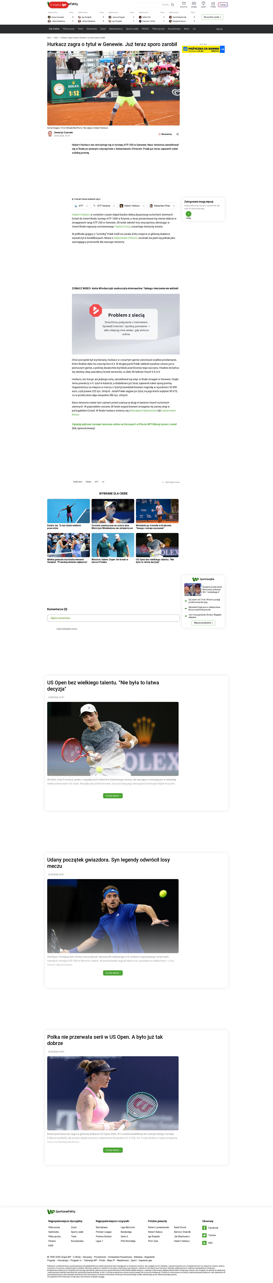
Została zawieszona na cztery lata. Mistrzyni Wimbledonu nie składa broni (112, 526)
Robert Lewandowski (158, 1227)
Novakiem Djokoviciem (144, 410)
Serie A (124, 1236)
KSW (50, 1245)
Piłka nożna (68, 28)
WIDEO (145, 28)
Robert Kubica (155, 1232)
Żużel (103, 28)
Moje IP (111, 1260)
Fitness (52, 1241)
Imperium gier (145, 1260)
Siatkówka (91, 28)
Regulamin (149, 1257)
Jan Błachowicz (182, 1236)
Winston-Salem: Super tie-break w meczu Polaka (110, 560)
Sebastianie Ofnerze (125, 237)
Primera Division (104, 1236)
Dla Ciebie (54, 28)
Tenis (80, 28)
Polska (88, 482)
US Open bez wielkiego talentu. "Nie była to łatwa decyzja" (155, 560)
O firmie (77, 1257)
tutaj (102, 1277)
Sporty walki (132, 28)
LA (194, 28)
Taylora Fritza (122, 226)
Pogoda (51, 1260)
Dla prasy (87, 1257)
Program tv (76, 1260)
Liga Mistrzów (128, 1227)
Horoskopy (63, 1260)
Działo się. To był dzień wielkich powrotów (64, 526)
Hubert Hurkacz (81, 214)
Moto (186, 28)
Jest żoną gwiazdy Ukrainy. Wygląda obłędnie (205, 616)
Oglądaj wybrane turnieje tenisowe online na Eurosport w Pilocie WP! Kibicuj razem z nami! (124, 424)
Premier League (104, 1232)
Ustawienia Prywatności (120, 1257)
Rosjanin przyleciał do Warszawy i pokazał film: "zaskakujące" (212, 589)
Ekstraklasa (101, 1227)
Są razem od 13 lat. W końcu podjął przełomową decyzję (204, 600)
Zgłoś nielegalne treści (67, 629)
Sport (134, 1260)
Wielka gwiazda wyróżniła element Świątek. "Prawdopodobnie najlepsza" (67, 560)
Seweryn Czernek (63, 132)
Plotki (102, 1260)
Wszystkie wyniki (211, 17)
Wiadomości (123, 1260)
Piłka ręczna (158, 28)
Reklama (138, 1257)
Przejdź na (57, 5)
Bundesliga (126, 1232)
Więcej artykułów (202, 622)
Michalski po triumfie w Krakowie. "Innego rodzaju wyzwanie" (154, 526)
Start (49, 38)
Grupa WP (66, 1257)
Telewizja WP (90, 1260)
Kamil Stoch (180, 1227)
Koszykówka (174, 28)
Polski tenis (77, 482)
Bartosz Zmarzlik (182, 1232)
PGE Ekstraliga (128, 1241)
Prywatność (100, 1257)
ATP (96, 482)
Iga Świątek (154, 1236)
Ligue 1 (99, 1241)
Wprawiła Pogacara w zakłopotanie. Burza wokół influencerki (205, 608)
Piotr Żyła (153, 1241)
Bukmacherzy (116, 28)
